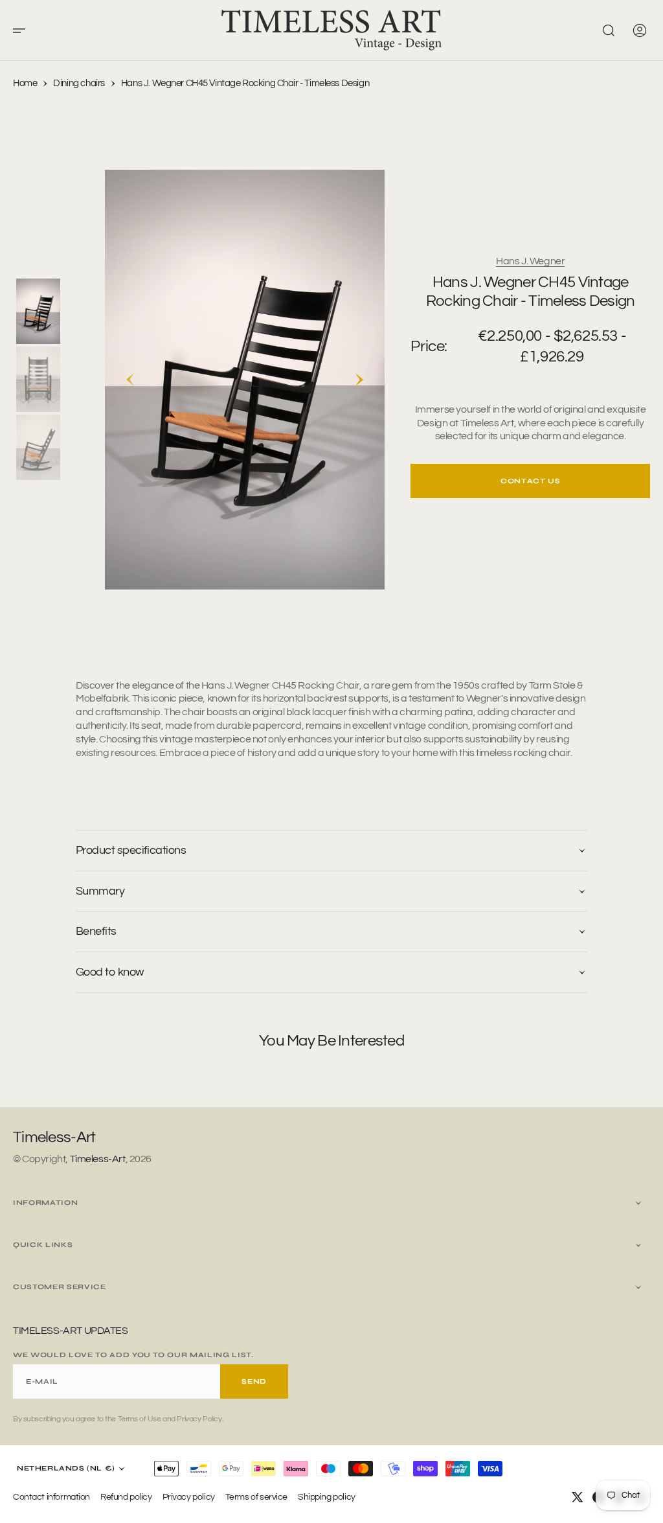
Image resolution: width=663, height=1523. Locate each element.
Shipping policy (326, 1497)
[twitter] (577, 1497)
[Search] (608, 30)
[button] (23, 30)
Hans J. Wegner (530, 261)
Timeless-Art (98, 1159)
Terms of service (256, 1497)
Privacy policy (189, 1497)
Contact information (51, 1497)
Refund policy (126, 1497)
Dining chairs (79, 83)
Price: (428, 346)
